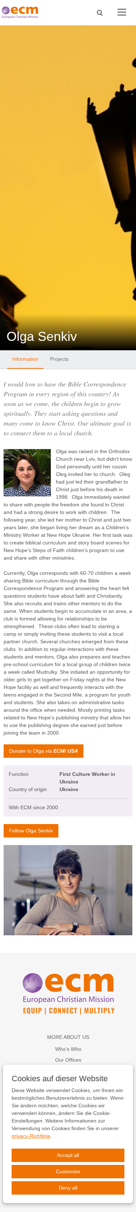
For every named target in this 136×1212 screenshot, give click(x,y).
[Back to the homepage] (22, 12)
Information (25, 359)
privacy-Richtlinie (31, 1136)
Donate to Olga (43, 751)
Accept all (68, 1155)
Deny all (68, 1188)
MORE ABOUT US (68, 1037)
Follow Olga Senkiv (31, 830)
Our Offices (68, 1060)
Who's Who (68, 1049)
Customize (68, 1171)
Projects (59, 359)
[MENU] (121, 12)
